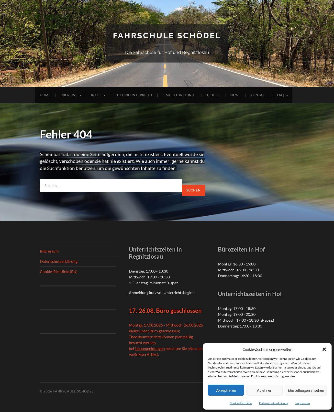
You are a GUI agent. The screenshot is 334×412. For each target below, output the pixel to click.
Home (45, 95)
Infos (96, 95)
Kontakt (258, 95)
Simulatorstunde (180, 95)
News (235, 95)
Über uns (69, 95)
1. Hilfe (213, 95)
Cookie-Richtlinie (241, 403)
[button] (324, 349)
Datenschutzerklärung (273, 403)
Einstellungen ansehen (306, 390)
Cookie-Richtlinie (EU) (59, 271)
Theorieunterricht (134, 95)
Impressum (302, 403)
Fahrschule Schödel (167, 35)
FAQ (280, 95)
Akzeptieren (226, 390)
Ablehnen (264, 390)
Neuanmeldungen (150, 348)
